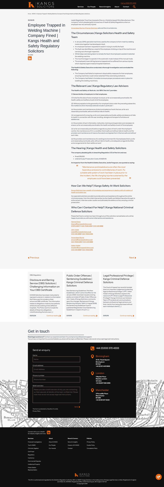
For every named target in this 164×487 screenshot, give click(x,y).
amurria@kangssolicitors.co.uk (82, 240)
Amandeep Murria (77, 238)
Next (131, 257)
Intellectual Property (34, 464)
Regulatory (31, 455)
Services (81, 7)
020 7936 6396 (86, 226)
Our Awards (52, 448)
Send (76, 407)
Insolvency (31, 458)
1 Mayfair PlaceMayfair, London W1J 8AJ (101, 379)
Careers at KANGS (73, 445)
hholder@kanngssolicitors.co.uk (82, 247)
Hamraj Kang (75, 222)
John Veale (75, 230)
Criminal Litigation (33, 448)
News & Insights (105, 7)
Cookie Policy (91, 445)
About (117, 7)
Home (29, 13)
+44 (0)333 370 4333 (107, 348)
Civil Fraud (31, 451)
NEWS (34, 13)
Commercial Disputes (34, 461)
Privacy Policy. (37, 411)
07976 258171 (75, 226)
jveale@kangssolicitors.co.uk (81, 232)
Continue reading (53, 316)
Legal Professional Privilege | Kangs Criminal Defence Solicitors (118, 279)
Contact (126, 7)
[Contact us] (159, 477)
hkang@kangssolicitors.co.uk (81, 224)
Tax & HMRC (32, 445)
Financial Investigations (35, 442)
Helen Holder (75, 245)
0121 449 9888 (98, 226)
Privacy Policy (91, 442)
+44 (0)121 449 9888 (103, 366)
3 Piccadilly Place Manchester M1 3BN (102, 396)
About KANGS (53, 442)
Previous (34, 257)
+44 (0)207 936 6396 (103, 383)
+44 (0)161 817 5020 (103, 400)
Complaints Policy (92, 448)
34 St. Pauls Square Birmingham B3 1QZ (103, 362)
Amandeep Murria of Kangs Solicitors (84, 28)
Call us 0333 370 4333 (128, 3)
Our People (91, 7)
